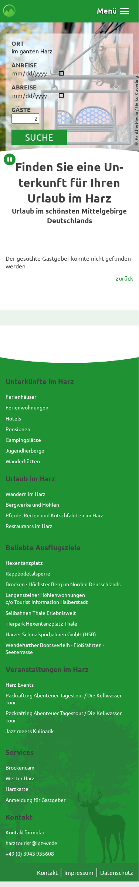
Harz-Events (20, 684)
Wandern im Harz (25, 493)
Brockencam (20, 767)
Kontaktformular (25, 832)
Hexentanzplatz (24, 562)
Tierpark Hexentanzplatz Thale (41, 623)
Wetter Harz (20, 778)
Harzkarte (17, 788)
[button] (112, 10)
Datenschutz (116, 872)
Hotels (13, 418)
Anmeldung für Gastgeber (35, 799)
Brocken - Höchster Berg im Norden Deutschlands (63, 584)
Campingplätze (23, 439)
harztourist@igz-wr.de (31, 843)
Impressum (79, 872)
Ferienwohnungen (27, 407)
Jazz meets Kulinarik (30, 731)
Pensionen (18, 429)
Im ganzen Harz (31, 50)
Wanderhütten (23, 461)
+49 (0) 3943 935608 (30, 853)
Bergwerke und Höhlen (32, 504)
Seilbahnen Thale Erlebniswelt (41, 612)
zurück (124, 278)
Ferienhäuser (21, 396)
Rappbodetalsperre (28, 573)
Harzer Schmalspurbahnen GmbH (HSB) (51, 634)
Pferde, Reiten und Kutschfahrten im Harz (54, 515)
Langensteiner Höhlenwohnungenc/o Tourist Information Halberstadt (47, 598)
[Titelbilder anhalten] (10, 159)
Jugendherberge (25, 450)
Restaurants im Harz (29, 525)
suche (39, 137)
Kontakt (47, 872)
